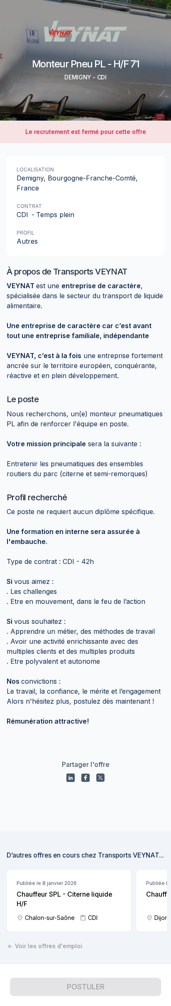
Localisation (35, 169)
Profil (25, 233)
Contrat (29, 206)
